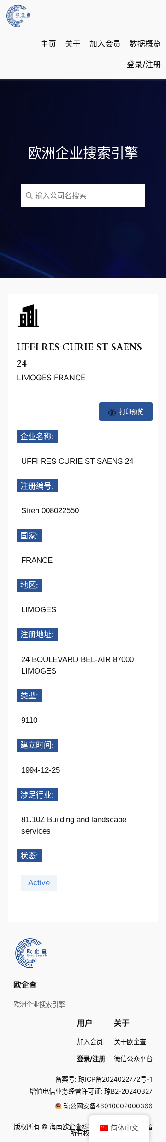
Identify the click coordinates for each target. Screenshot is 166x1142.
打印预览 (131, 411)
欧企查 (25, 984)
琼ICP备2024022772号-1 (115, 1079)
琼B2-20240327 (128, 1091)
